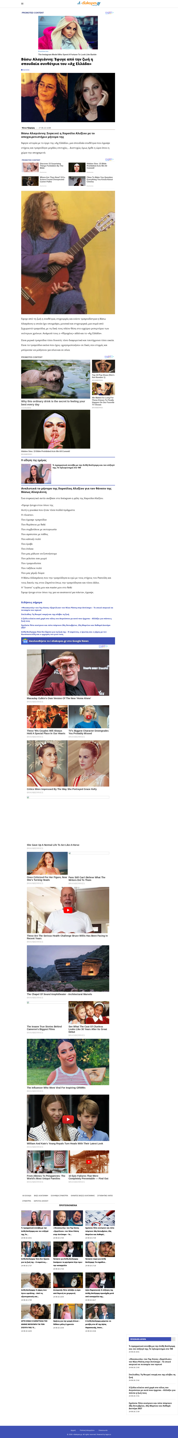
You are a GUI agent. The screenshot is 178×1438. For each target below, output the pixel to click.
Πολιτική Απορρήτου (87, 1430)
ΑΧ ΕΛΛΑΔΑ (26, 1195)
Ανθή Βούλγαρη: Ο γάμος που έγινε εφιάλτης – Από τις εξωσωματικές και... (34, 1293)
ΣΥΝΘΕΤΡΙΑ (26, 1201)
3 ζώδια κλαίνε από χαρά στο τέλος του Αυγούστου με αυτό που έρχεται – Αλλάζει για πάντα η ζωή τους (66, 619)
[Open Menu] (22, 4)
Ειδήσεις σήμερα (31, 602)
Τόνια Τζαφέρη (28, 128)
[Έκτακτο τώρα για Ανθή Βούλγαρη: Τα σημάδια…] (100, 1249)
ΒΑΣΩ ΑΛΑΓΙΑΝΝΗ (41, 1195)
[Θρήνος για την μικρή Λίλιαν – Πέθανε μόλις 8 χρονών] (68, 1311)
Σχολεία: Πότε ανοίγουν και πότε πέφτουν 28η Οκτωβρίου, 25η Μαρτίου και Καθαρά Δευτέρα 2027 (65, 626)
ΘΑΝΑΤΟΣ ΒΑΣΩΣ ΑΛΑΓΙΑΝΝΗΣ (83, 1195)
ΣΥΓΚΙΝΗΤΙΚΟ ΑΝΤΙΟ (105, 1195)
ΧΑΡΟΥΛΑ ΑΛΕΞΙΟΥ (41, 1201)
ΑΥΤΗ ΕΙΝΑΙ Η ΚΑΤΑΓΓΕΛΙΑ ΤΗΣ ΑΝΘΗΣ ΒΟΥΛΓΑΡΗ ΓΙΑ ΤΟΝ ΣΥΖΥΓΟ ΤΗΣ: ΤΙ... (34, 1324)
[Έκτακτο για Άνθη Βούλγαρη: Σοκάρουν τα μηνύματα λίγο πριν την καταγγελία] (68, 1249)
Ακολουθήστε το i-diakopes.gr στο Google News (59, 641)
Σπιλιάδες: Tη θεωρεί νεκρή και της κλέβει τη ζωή (45, 614)
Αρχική (73, 1430)
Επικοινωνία (103, 1430)
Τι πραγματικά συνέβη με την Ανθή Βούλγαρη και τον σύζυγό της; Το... (34, 1231)
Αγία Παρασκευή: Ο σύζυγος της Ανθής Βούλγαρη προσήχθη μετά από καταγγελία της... (99, 1293)
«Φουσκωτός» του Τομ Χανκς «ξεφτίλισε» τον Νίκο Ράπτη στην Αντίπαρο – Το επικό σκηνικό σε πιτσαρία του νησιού (67, 608)
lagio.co (108, 1434)
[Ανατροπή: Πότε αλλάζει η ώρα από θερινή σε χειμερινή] (68, 1280)
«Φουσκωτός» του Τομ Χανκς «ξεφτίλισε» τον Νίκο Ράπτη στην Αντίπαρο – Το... (66, 1231)
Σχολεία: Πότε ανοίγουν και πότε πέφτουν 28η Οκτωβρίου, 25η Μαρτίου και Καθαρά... (99, 1231)
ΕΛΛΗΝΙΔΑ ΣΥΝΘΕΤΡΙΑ (59, 1195)
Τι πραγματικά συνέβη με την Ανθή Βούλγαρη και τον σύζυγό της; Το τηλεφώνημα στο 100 (84, 466)
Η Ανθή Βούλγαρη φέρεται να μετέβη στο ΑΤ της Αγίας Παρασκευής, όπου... (98, 1324)
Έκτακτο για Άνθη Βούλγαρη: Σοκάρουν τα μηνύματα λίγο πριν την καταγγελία (67, 1262)
